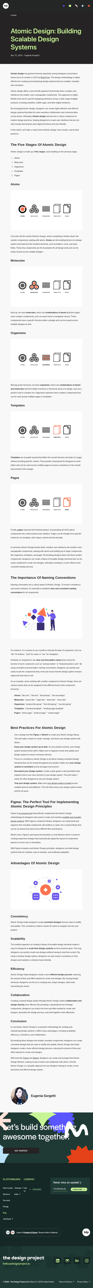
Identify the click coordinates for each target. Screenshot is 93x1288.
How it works (8, 1188)
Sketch (36, 1058)
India (16, 1194)
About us (6, 1194)
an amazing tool (25, 813)
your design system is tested (59, 783)
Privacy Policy (82, 1281)
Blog (4, 1212)
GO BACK (14, 15)
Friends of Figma (30, 1232)
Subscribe (77, 1189)
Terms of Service (65, 1281)
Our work (6, 1200)
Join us (27, 1189)
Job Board (7, 1219)
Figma (26, 1058)
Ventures (17, 1188)
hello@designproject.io (16, 1263)
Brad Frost (45, 77)
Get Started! (21, 1150)
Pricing (5, 1206)
